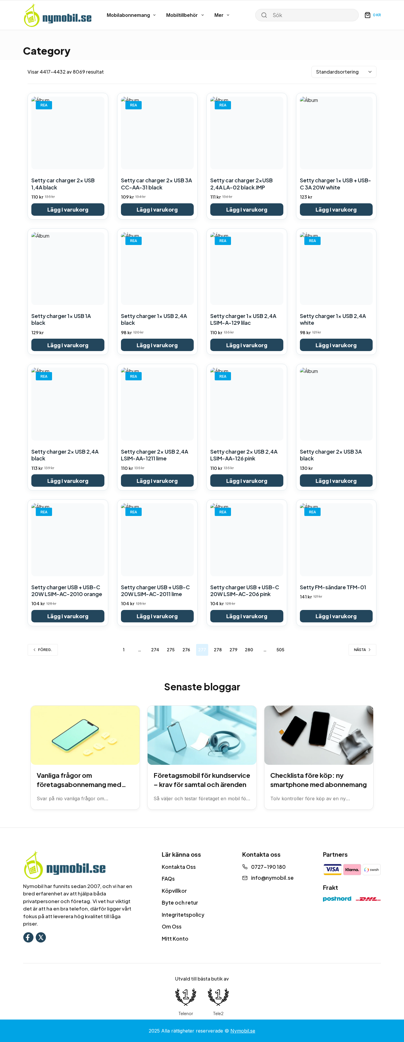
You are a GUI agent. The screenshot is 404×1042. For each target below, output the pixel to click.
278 (218, 649)
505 (280, 649)
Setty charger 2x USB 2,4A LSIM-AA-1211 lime (154, 455)
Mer (219, 15)
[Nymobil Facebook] (28, 937)
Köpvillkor (174, 890)
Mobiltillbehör (182, 15)
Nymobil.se (242, 1031)
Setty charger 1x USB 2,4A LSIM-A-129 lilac (243, 319)
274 (155, 649)
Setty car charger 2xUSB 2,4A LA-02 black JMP (241, 183)
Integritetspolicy (183, 914)
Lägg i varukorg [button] (67, 209)
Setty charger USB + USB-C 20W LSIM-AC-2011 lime (155, 590)
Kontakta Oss (179, 867)
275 (170, 649)
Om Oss (172, 926)
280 (249, 649)
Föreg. (45, 649)
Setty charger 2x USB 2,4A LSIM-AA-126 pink (243, 455)
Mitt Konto (175, 938)
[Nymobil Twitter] (40, 937)
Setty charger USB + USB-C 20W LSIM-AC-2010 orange (66, 590)
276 (186, 649)
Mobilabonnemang (128, 15)
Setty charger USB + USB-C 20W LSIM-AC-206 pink (244, 590)
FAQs (168, 878)
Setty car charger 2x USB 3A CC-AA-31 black (156, 183)
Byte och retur (180, 902)
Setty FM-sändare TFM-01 (333, 587)
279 (233, 649)
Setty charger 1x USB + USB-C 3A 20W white (335, 183)
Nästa (360, 649)
